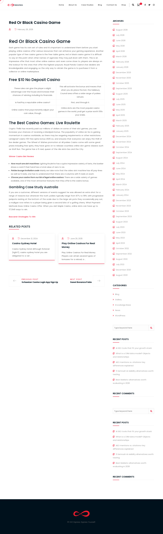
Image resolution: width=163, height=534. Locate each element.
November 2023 (123, 205)
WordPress (120, 315)
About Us (73, 5)
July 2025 (120, 99)
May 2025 (120, 109)
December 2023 (123, 200)
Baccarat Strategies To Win (22, 216)
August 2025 (122, 93)
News (117, 310)
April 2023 (120, 243)
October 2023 (122, 211)
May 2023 (120, 237)
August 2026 (122, 29)
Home (61, 5)
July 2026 (120, 35)
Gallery (118, 299)
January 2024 (122, 195)
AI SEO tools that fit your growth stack (134, 348)
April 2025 (120, 115)
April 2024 (120, 179)
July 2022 (120, 264)
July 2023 (120, 227)
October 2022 (122, 248)
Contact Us (112, 5)
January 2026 (122, 67)
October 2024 (122, 147)
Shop (123, 5)
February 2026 (122, 61)
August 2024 (122, 157)
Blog (100, 5)
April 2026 (120, 51)
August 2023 (122, 221)
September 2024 (124, 152)
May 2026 (120, 45)
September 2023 (124, 216)
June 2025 (121, 104)
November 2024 (123, 141)
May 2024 (120, 173)
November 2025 (123, 77)
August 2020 (122, 275)
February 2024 (122, 189)
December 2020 (123, 269)
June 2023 (120, 232)
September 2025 (124, 88)
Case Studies (87, 5)
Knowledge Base (123, 305)
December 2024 (123, 136)
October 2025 (122, 83)
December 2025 (123, 72)
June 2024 (121, 168)
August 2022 (121, 259)
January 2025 (122, 131)
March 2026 (121, 56)
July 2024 (120, 163)
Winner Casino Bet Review (21, 156)
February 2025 (122, 125)
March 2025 (121, 120)
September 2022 (124, 253)
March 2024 (121, 184)
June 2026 (120, 40)
